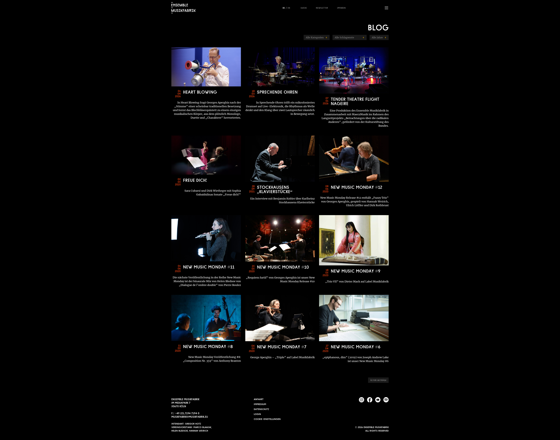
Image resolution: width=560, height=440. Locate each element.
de (284, 8)
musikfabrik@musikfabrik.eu (189, 416)
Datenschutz (261, 409)
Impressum (260, 404)
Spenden (341, 8)
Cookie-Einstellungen (267, 419)
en (289, 8)
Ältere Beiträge (378, 380)
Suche (304, 8)
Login (257, 414)
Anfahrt (259, 399)
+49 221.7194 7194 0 (187, 413)
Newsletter (322, 8)
